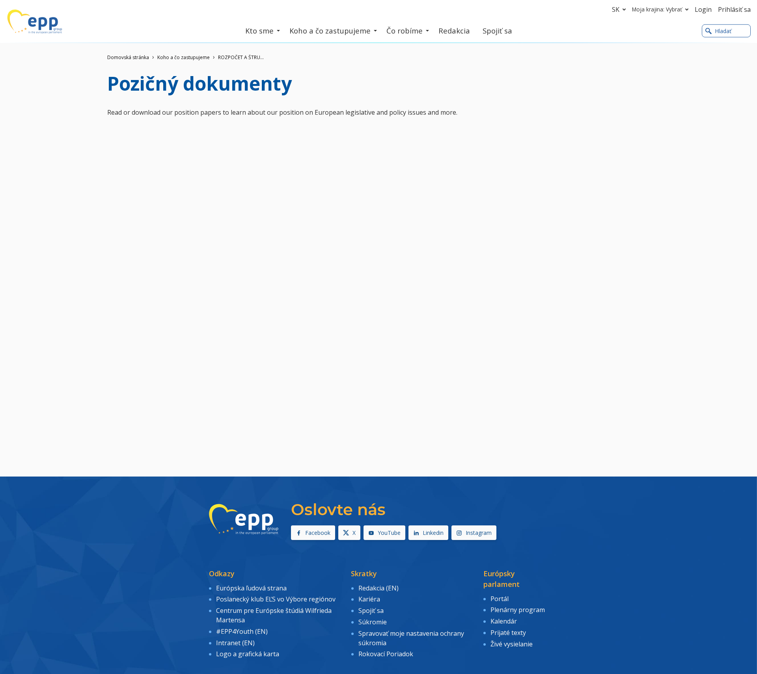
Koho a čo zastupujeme (183, 57)
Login (703, 9)
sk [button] (615, 9)
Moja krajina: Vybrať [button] (657, 9)
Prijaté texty (508, 632)
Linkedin (433, 532)
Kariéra (369, 599)
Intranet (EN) (235, 643)
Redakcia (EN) (378, 588)
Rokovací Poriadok (385, 654)
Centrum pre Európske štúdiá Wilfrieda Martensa (274, 615)
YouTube (389, 532)
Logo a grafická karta (247, 654)
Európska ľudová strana (251, 588)
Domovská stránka (128, 57)
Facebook (317, 532)
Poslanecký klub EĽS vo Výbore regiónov (276, 599)
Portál (499, 598)
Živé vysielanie (511, 644)
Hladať (723, 31)
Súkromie (372, 622)
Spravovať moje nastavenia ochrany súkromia (411, 638)
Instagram (479, 532)
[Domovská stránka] (34, 21)
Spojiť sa (371, 610)
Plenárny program (517, 609)
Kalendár (503, 621)
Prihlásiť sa (734, 9)
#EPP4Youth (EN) (242, 631)
